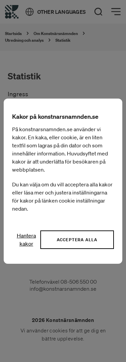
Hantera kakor (26, 239)
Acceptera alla (77, 240)
